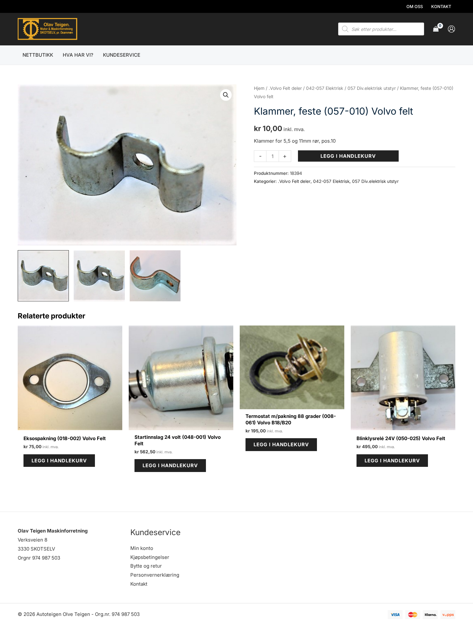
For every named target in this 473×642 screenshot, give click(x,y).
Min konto (141, 548)
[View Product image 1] (43, 275)
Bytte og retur (146, 566)
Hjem (259, 88)
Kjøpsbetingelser (149, 557)
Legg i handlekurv (348, 156)
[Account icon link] (451, 29)
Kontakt (138, 584)
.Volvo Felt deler (285, 88)
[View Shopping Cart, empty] (436, 29)
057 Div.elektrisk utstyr (372, 88)
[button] (226, 95)
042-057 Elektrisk (324, 88)
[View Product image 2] (99, 275)
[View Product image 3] (155, 275)
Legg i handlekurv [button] (59, 461)
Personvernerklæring (154, 575)
